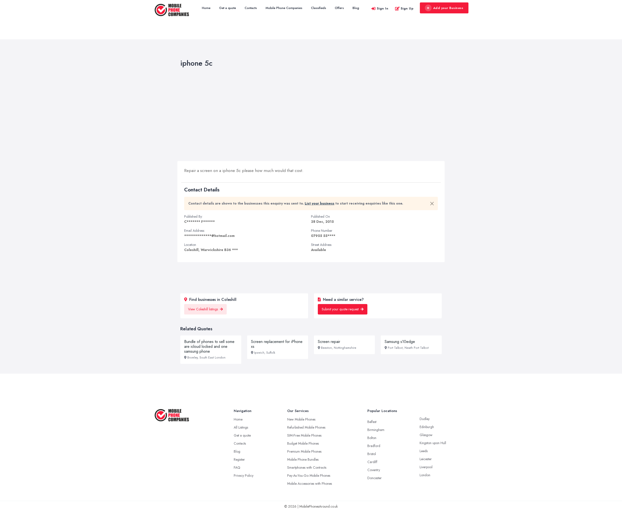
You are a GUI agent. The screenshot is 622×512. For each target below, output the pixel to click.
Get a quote (227, 8)
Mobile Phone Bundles (303, 459)
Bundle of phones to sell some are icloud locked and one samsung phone (209, 346)
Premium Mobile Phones (304, 451)
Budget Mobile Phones (303, 443)
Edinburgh (427, 426)
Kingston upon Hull (433, 442)
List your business (319, 203)
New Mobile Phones (301, 419)
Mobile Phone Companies (284, 8)
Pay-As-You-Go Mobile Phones (308, 475)
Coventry (373, 469)
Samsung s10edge (400, 341)
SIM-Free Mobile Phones (304, 435)
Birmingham (375, 429)
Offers (339, 8)
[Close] (432, 203)
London (425, 475)
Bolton (371, 437)
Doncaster (374, 478)
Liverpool (426, 467)
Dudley (425, 418)
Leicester (426, 459)
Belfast (371, 421)
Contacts (251, 8)
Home (206, 8)
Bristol (371, 453)
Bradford (373, 445)
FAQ (237, 467)
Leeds (424, 451)
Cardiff (372, 461)
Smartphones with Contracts (306, 467)
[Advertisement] (311, 115)
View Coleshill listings (203, 309)
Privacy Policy (243, 475)
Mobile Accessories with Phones (309, 483)
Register (239, 459)
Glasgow (426, 434)
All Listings (241, 427)
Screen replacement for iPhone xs (276, 344)
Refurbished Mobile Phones (306, 427)
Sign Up (407, 8)
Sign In (383, 8)
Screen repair (329, 341)
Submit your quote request (341, 309)
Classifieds (318, 8)
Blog (356, 8)
